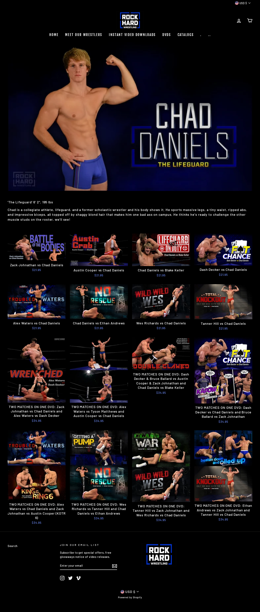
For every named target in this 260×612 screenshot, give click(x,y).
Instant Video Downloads (132, 35)
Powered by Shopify (130, 597)
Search (13, 546)
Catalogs (186, 35)
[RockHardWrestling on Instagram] (62, 578)
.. (209, 35)
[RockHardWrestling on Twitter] (70, 578)
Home (54, 35)
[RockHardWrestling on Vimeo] (78, 578)
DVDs (166, 35)
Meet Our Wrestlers (83, 35)
